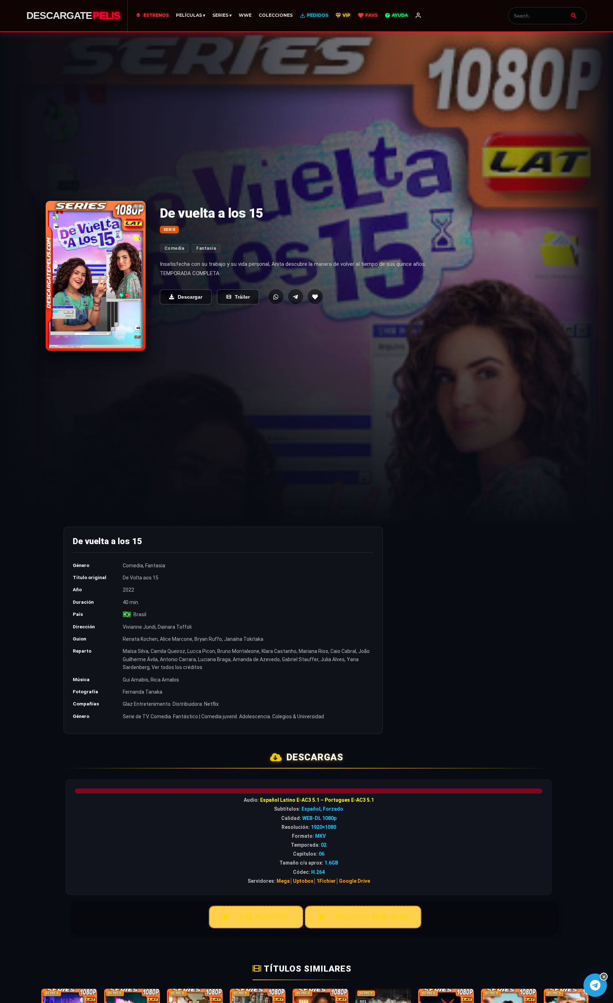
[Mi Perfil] (418, 15)
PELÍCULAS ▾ (190, 15)
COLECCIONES (276, 15)
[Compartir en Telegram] (296, 297)
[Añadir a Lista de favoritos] (315, 297)
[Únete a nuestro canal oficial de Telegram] (595, 985)
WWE (245, 15)
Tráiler (242, 297)
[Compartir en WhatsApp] (276, 297)
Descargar (190, 297)
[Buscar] (573, 15)
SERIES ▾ (222, 15)
